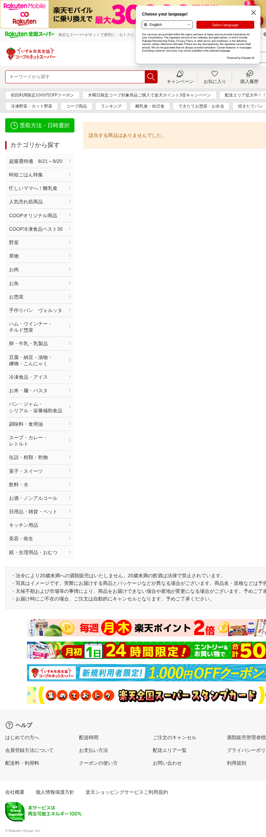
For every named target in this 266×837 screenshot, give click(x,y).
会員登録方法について (29, 750)
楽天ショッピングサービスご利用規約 (127, 792)
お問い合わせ (167, 763)
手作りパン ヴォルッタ (35, 310)
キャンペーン (180, 81)
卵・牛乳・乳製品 (28, 343)
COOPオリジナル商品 (33, 215)
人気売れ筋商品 (26, 201)
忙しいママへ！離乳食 (33, 188)
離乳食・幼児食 (150, 106)
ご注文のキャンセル (174, 737)
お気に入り (215, 81)
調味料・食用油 (26, 424)
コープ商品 (76, 106)
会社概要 (15, 792)
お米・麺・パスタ (28, 390)
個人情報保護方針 (55, 792)
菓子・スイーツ (26, 471)
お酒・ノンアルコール (33, 498)
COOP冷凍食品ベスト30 (36, 229)
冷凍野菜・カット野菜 (31, 106)
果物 (14, 256)
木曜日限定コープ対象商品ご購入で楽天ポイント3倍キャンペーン (149, 95)
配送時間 (88, 737)
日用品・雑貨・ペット (33, 511)
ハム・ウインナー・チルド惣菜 (31, 327)
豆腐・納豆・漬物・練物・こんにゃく (31, 360)
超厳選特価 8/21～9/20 (35, 161)
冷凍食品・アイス (28, 377)
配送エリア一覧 (170, 750)
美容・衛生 (21, 538)
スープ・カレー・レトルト (28, 441)
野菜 (14, 242)
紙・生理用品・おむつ (33, 552)
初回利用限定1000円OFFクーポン (42, 95)
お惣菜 (16, 297)
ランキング (111, 106)
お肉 (14, 269)
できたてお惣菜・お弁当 (201, 106)
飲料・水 (18, 484)
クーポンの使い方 (98, 763)
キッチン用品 (23, 525)
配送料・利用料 (22, 763)
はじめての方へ (22, 737)
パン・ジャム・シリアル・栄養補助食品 (35, 407)
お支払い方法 (93, 750)
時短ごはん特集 (26, 174)
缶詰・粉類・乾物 (28, 457)
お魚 (14, 283)
